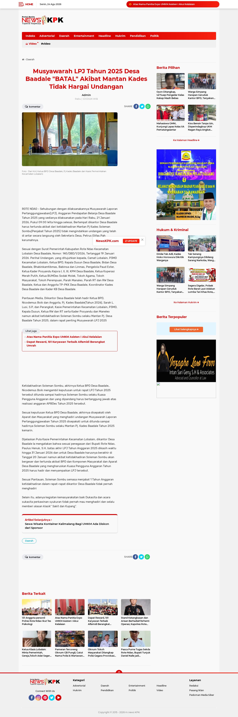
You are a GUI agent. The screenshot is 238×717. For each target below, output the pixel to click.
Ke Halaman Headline (185, 140)
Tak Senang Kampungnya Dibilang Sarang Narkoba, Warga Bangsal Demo (201, 257)
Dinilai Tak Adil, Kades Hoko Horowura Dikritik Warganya (170, 257)
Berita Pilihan (168, 68)
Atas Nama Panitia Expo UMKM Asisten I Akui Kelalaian (164, 4)
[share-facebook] (136, 106)
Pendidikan (138, 36)
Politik (154, 36)
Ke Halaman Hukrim (185, 302)
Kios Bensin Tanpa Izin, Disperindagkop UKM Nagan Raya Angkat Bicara (200, 126)
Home (29, 4)
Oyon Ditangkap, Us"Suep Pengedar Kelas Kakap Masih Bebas (170, 95)
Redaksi (193, 685)
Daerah (64, 36)
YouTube (60, 702)
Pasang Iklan (196, 690)
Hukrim (120, 36)
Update (132, 241)
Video (33, 43)
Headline (105, 36)
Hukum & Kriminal (172, 230)
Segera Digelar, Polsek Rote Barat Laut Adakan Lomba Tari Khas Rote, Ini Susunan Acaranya (201, 288)
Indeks (30, 36)
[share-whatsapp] (148, 106)
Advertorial (47, 36)
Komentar (34, 106)
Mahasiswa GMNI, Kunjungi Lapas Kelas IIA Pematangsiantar (170, 126)
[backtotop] (119, 673)
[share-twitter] (142, 106)
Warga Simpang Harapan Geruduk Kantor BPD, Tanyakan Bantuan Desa (201, 95)
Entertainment (84, 36)
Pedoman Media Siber (201, 695)
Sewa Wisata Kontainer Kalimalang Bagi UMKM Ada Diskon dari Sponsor (67, 526)
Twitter (53, 702)
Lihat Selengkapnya (185, 329)
